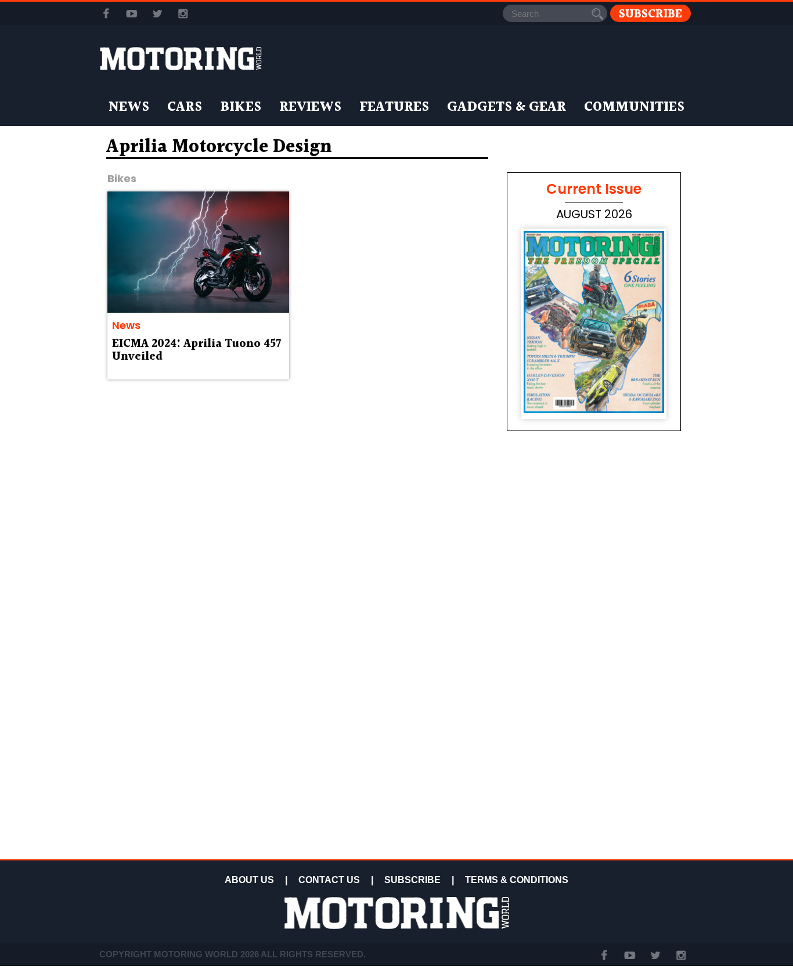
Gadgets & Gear (506, 107)
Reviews (310, 107)
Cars (184, 107)
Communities (634, 107)
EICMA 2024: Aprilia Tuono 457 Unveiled (196, 350)
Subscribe (650, 13)
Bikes (240, 107)
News (129, 107)
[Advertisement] (594, 772)
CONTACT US (329, 880)
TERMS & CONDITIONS (516, 880)
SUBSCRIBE (412, 880)
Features (394, 107)
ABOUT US (249, 880)
